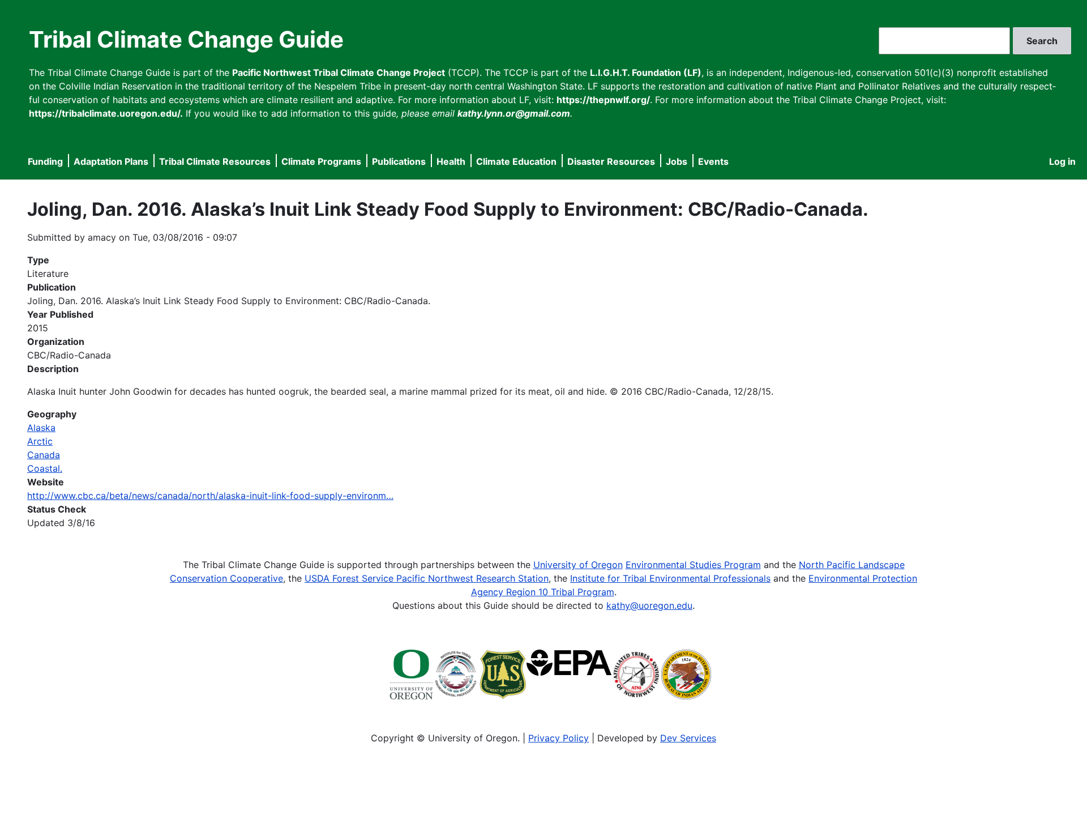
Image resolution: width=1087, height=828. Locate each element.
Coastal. (44, 468)
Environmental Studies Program (693, 564)
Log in (1062, 161)
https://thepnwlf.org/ (603, 99)
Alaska (41, 427)
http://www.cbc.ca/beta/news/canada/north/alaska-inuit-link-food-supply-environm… (210, 495)
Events (713, 161)
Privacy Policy (558, 738)
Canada (43, 454)
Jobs (676, 161)
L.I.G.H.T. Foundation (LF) (645, 72)
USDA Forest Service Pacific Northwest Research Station (427, 578)
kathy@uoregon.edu (649, 605)
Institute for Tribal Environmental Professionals (670, 578)
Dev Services (688, 738)
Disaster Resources (611, 161)
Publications (399, 161)
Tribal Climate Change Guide (186, 39)
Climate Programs (321, 161)
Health (450, 161)
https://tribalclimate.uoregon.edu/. (106, 113)
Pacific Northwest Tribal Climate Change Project (338, 72)
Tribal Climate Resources (215, 161)
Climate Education (516, 161)
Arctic (40, 441)
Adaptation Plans (111, 161)
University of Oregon (578, 564)
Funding (45, 161)
